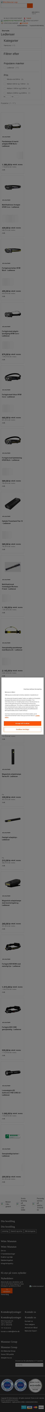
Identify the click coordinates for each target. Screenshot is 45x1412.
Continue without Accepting (33, 689)
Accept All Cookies (22, 723)
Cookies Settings (22, 729)
